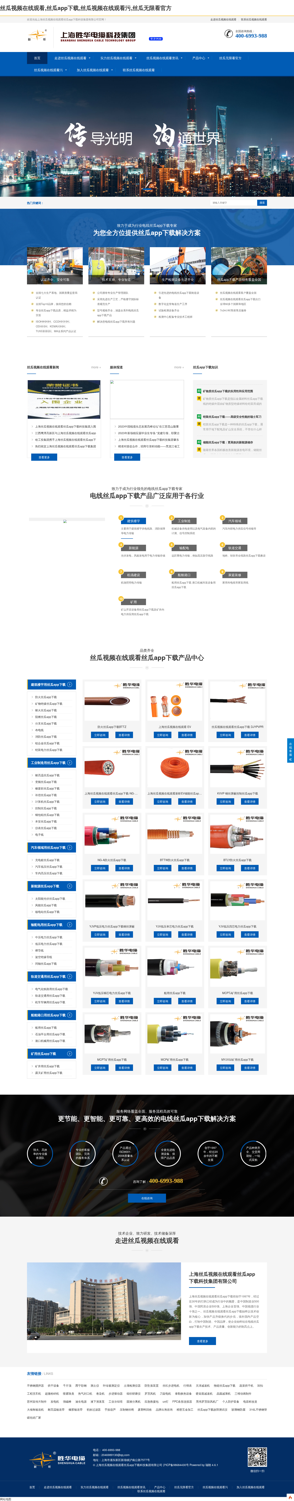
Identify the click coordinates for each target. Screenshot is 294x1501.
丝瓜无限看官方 (230, 58)
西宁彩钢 (81, 1385)
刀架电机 (165, 1393)
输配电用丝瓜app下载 (46, 924)
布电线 (39, 730)
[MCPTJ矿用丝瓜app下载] (237, 967)
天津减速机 (203, 1385)
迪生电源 (81, 1401)
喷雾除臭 (68, 1393)
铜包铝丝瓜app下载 (47, 815)
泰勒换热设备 (183, 1393)
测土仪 (95, 1385)
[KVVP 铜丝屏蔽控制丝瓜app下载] (237, 767)
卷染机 (100, 1393)
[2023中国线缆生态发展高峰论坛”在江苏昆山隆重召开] (147, 399)
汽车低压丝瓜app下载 (48, 866)
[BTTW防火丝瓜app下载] (174, 834)
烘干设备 (53, 1385)
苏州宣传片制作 (37, 1401)
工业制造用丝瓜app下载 (48, 762)
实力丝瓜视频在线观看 (116, 58)
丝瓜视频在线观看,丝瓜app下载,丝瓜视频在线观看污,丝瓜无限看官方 (86, 8)
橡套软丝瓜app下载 (47, 788)
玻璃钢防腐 (238, 1409)
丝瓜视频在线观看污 (48, 70)
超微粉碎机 (52, 1393)
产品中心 (198, 58)
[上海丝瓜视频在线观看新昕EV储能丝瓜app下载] (174, 767)
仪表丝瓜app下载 (46, 828)
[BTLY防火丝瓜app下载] (237, 834)
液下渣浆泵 (98, 1401)
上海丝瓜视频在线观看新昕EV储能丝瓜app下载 (176, 793)
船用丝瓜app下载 (46, 1027)
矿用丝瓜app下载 (43, 1053)
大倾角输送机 (35, 1409)
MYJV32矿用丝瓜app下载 (237, 1059)
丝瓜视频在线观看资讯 (162, 58)
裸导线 (39, 950)
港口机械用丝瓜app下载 (50, 1041)
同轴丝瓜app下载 (46, 963)
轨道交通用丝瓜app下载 (48, 976)
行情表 (187, 1385)
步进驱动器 (116, 1393)
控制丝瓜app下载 (46, 808)
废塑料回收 (145, 1409)
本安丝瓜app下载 (46, 821)
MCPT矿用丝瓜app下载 (112, 1059)
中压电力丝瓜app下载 (48, 937)
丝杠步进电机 (171, 1385)
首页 (37, 58)
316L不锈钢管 (258, 1409)
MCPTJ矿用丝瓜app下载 (237, 993)
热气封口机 (85, 1393)
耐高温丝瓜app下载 (47, 775)
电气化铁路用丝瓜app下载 (51, 989)
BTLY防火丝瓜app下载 (237, 860)
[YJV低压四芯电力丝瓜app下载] (237, 900)
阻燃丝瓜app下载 (46, 717)
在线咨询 (147, 1198)
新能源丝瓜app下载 (45, 886)
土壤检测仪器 (132, 1385)
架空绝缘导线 (43, 957)
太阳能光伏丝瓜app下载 (50, 898)
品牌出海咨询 (164, 1409)
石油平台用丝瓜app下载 (50, 1034)
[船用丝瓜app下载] (174, 967)
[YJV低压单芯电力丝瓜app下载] (174, 900)
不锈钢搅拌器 (35, 1385)
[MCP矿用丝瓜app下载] (174, 1033)
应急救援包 (152, 1401)
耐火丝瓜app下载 (46, 710)
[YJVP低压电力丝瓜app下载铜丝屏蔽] (112, 900)
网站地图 (5, 1499)
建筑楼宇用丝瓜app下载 (48, 684)
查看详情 (124, 735)
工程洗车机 (34, 1393)
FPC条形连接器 (182, 1401)
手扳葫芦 (110, 1409)
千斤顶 (67, 1385)
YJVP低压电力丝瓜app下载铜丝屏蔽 (112, 926)
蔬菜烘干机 (246, 1385)
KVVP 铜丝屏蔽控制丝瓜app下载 (237, 793)
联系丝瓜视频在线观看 (254, 19)
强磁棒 (67, 1401)
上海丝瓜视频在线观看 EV (175, 727)
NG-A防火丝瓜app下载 (112, 860)
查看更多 (44, 457)
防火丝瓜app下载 (46, 697)
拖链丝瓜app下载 (224, 1385)
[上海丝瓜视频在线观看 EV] (174, 701)
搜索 (262, 202)
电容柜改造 (250, 1401)
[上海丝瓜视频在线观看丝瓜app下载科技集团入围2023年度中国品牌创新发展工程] (64, 399)
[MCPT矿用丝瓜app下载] (112, 1033)
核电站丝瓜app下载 (47, 912)
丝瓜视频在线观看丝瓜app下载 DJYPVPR (237, 727)
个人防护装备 (230, 1401)
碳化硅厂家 (34, 1417)
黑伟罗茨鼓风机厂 (207, 1401)
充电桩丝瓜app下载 (47, 860)
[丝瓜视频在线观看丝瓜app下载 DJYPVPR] (237, 701)
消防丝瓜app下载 (46, 737)
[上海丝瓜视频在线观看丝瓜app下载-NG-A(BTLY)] (112, 767)
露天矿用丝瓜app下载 (48, 1073)
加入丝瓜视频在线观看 (93, 70)
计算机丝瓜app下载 (47, 801)
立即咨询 (99, 735)
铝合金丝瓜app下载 (47, 743)
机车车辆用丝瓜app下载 (50, 1002)
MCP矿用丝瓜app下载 (175, 1059)
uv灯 (165, 1401)
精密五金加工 (185, 1409)
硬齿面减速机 (204, 1393)
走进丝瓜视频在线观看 (223, 19)
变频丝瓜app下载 (46, 782)
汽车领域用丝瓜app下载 (48, 847)
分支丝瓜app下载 (46, 723)
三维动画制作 (243, 1393)
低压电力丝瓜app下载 (48, 944)
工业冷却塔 (116, 1401)
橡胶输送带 (76, 1409)
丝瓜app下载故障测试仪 (212, 1409)
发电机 (55, 1401)
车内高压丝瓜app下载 (48, 873)
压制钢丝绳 (127, 1409)
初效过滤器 (94, 1409)
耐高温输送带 (56, 1409)
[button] (147, 189)
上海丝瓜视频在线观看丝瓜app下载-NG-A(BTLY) (115, 793)
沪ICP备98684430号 (176, 1465)
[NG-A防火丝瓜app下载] (112, 834)
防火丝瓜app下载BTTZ (112, 727)
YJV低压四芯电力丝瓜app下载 (237, 926)
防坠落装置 (152, 1385)
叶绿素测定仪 (111, 1385)
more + (96, 367)
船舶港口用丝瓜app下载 (48, 1015)
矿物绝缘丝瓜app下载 (48, 704)
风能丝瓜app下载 (46, 905)
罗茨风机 (150, 1393)
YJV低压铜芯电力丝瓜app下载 (112, 993)
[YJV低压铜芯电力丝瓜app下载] (112, 967)
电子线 (39, 834)
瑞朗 (208, 1465)
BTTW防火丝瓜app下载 (175, 860)
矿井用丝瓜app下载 (47, 1066)
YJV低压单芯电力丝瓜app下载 (175, 926)
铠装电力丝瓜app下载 (48, 750)
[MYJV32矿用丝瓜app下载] (237, 1033)
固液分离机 (134, 1401)
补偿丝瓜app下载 (46, 795)
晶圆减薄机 (224, 1393)
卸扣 (260, 1385)
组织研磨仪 (134, 1393)
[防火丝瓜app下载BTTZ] (112, 701)
